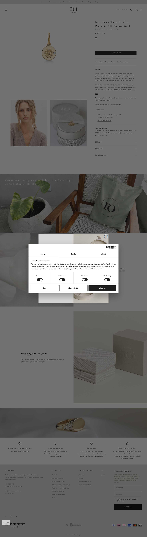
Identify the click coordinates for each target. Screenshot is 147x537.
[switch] (62, 279)
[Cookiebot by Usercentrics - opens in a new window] (107, 247)
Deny (45, 288)
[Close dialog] (106, 236)
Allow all (102, 288)
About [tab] (103, 254)
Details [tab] (73, 254)
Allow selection (73, 288)
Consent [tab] (43, 254)
